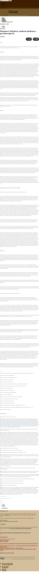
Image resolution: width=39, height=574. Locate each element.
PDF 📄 (36, 38)
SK (2, 7)
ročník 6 (3, 505)
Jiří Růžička (2, 36)
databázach (7, 514)
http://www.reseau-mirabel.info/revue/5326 (20, 528)
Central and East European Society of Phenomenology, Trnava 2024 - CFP (15, 532)
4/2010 (3, 504)
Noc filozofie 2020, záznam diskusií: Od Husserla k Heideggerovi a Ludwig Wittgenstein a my (19, 543)
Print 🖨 (28, 39)
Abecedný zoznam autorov (7, 21)
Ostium (13, 11)
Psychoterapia (5, 508)
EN (2, 8)
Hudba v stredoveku (4, 541)
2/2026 (3, 26)
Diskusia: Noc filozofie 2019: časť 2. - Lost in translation (11, 547)
